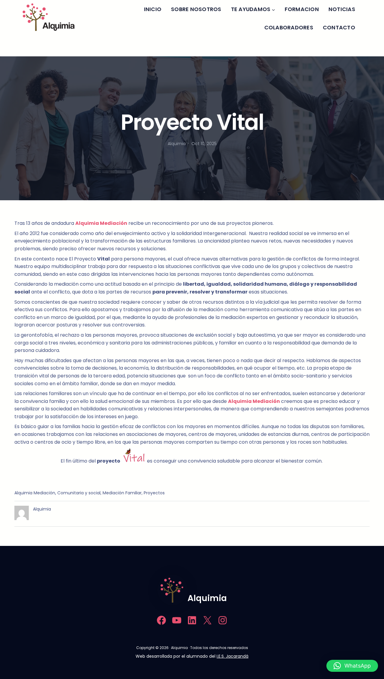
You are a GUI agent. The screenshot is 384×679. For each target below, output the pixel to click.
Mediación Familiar (122, 493)
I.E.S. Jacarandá (232, 656)
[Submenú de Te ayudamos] (273, 9)
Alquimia (207, 598)
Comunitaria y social (78, 493)
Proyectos (154, 493)
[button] (352, 666)
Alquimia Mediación (34, 493)
